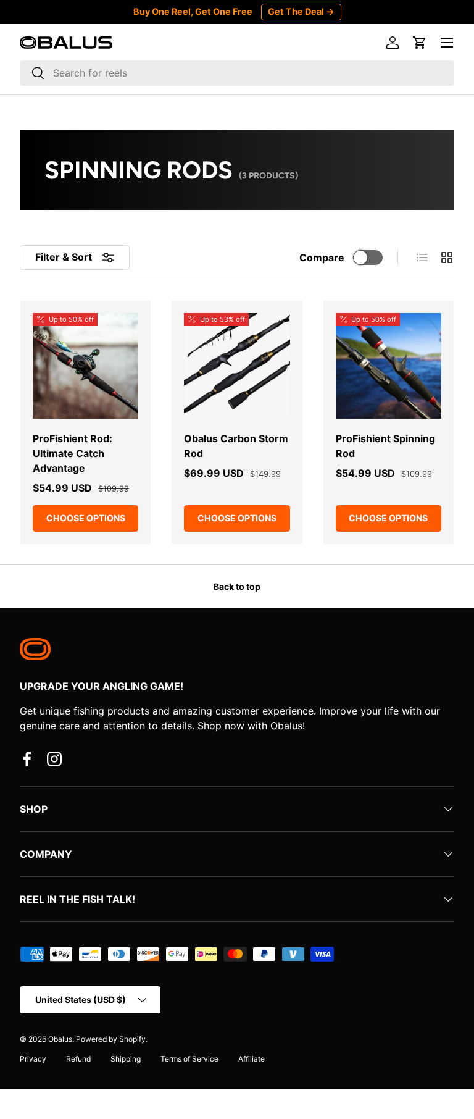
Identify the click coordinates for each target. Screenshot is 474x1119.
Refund (78, 1058)
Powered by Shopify (111, 1039)
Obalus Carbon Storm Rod (236, 445)
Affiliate (251, 1058)
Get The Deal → (301, 11)
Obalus (60, 1039)
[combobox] (237, 73)
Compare (321, 257)
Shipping (125, 1058)
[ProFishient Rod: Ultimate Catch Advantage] (85, 366)
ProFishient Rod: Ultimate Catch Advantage (72, 453)
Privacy (33, 1058)
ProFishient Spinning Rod (385, 445)
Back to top (237, 586)
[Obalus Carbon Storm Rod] (236, 366)
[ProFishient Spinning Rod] (388, 366)
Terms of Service (189, 1058)
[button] (419, 42)
